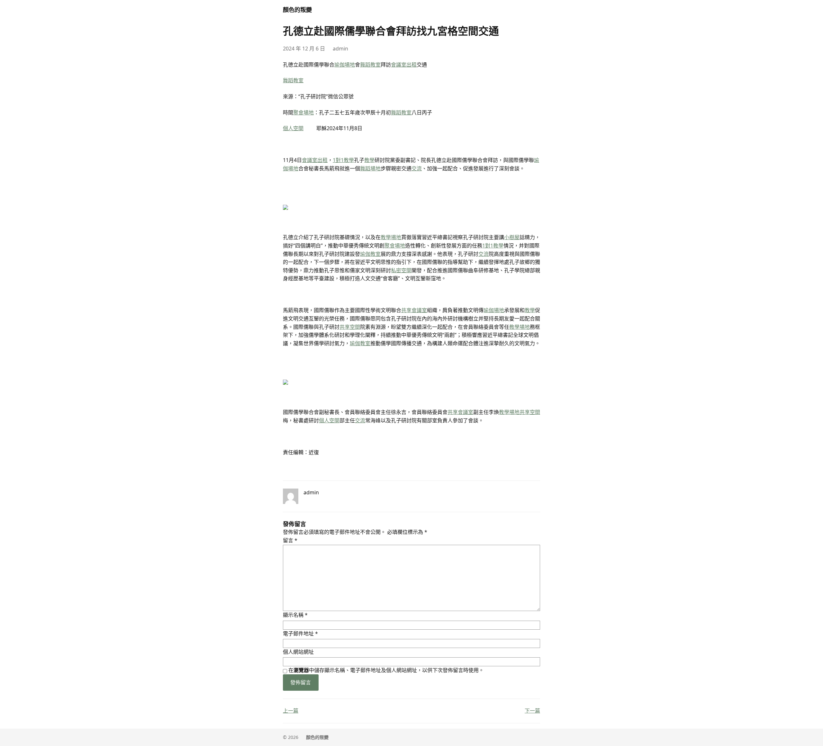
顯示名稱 (295, 614)
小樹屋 (512, 237)
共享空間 (349, 326)
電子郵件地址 (300, 633)
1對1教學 (343, 160)
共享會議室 (414, 310)
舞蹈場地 (370, 168)
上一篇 (290, 710)
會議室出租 (404, 64)
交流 (417, 168)
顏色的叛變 (297, 9)
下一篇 (532, 710)
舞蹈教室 (370, 64)
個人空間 (293, 128)
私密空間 (401, 270)
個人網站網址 (298, 651)
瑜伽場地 (344, 64)
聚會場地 (303, 112)
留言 (290, 540)
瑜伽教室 (370, 253)
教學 (369, 160)
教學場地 (391, 237)
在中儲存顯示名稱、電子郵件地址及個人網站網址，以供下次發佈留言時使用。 (386, 670)
